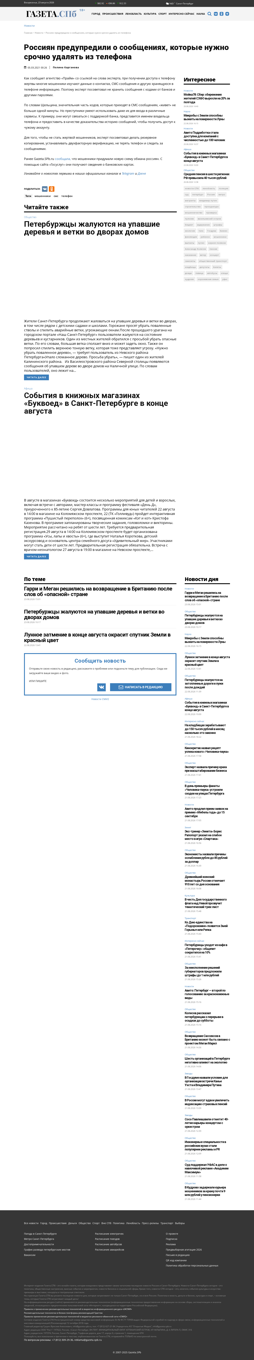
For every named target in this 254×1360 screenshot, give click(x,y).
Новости (29, 25)
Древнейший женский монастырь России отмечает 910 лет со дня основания (205, 880)
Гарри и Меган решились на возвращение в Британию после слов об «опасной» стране (206, 596)
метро (222, 194)
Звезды (188, 1073)
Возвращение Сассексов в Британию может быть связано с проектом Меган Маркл (207, 1039)
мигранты (190, 200)
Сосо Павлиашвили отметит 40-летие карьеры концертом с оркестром (206, 1122)
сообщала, (63, 159)
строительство (193, 206)
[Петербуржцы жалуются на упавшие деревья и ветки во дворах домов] (100, 278)
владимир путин (208, 200)
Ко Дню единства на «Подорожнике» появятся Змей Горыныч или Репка (206, 926)
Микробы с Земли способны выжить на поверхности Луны (204, 117)
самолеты (190, 261)
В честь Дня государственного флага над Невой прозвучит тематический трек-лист (206, 903)
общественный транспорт (213, 261)
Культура (190, 895)
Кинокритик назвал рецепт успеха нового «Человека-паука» (207, 750)
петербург (198, 194)
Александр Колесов (195, 249)
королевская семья (208, 279)
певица (199, 273)
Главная (28, 32)
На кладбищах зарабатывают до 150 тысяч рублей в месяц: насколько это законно (205, 728)
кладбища (190, 267)
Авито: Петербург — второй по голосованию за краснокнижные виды (207, 994)
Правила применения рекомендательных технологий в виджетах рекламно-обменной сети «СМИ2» (75, 1316)
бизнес (223, 230)
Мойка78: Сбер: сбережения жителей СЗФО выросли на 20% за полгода (207, 98)
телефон (67, 196)
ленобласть (209, 188)
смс (56, 196)
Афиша (28, 388)
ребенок (205, 237)
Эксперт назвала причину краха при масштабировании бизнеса (206, 769)
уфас (224, 279)
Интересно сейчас (194, 721)
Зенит (188, 827)
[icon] (209, 14)
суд (187, 194)
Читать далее (36, 377)
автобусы (212, 273)
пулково (189, 218)
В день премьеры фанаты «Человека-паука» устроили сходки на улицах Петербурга (204, 789)
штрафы (218, 224)
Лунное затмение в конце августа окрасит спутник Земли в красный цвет (207, 660)
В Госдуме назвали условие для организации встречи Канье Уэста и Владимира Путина (206, 1081)
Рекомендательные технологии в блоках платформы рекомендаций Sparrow (63, 1312)
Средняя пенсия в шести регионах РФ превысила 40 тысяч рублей (206, 176)
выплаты (189, 243)
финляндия (191, 237)
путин (201, 243)
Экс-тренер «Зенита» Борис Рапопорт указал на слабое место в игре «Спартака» (203, 835)
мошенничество (194, 212)
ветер (203, 255)
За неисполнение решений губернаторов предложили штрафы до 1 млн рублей (203, 971)
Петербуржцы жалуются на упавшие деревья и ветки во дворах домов (92, 227)
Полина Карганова (66, 67)
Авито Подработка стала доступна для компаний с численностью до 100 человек (204, 136)
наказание (190, 255)
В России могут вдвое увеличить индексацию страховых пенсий (207, 1102)
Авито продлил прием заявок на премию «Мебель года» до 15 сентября (206, 812)
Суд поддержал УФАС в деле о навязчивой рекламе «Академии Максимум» (206, 1168)
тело (201, 230)
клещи (224, 273)
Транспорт (190, 918)
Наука (187, 111)
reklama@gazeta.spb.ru (88, 1339)
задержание (203, 224)
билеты (217, 267)
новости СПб (192, 188)
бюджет (189, 224)
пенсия (213, 249)
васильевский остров (209, 218)
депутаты (204, 267)
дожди (188, 273)
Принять (240, 1350)
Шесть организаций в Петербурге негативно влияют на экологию (207, 1060)
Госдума (211, 230)
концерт (214, 255)
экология (190, 230)
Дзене (142, 173)
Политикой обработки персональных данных (103, 1352)
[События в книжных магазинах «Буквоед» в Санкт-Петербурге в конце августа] (100, 457)
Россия (211, 194)
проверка (211, 212)
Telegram (128, 173)
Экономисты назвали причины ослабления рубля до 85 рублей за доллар (206, 857)
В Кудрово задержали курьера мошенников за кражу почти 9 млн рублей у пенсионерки (205, 1191)
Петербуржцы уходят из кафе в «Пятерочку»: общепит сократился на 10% (206, 948)
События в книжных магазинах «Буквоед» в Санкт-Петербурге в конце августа (96, 403)
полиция (223, 188)
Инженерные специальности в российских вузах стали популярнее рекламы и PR (205, 1145)
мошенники (43, 196)
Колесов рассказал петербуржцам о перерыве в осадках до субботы (204, 1016)
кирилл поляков (217, 243)
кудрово (189, 279)
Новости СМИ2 (100, 699)
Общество (30, 217)
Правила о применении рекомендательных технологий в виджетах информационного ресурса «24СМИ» (78, 1309)
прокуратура (212, 206)
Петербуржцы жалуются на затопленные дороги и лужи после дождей (204, 683)
